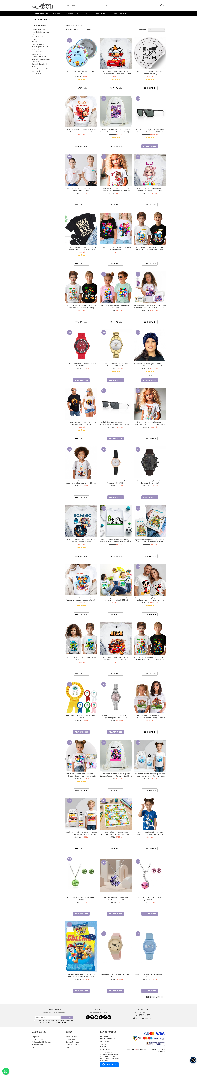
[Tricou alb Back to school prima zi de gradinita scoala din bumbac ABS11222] (81, 462)
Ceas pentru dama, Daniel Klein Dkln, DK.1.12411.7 (115, 975)
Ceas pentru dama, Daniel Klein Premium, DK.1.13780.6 (115, 482)
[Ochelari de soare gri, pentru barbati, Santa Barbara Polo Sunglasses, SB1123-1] (116, 404)
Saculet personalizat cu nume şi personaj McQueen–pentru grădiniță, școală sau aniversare (81, 833)
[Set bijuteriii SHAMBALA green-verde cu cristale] (81, 875)
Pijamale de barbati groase (41, 37)
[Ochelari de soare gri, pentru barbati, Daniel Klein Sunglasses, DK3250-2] (150, 112)
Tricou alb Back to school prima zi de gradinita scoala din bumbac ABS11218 (150, 423)
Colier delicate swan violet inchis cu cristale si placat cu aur (115, 898)
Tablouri (34, 39)
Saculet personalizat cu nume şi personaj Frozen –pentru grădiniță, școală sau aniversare (150, 775)
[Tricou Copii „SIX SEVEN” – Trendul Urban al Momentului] (116, 228)
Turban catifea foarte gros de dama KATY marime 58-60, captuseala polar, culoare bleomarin (150, 365)
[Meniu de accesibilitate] (193, 1060)
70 (158, 997)
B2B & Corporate (37, 42)
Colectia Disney (37, 62)
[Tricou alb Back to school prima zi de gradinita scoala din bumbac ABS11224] (116, 170)
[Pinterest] (92, 1017)
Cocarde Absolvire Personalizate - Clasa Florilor (81, 716)
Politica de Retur (71, 1039)
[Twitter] (101, 1017)
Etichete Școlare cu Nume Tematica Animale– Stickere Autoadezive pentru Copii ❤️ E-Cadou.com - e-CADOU (115, 833)
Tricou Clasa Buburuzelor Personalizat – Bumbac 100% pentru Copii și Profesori (150, 716)
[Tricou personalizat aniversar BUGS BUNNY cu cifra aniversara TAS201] (150, 814)
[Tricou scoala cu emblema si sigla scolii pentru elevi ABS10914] (81, 170)
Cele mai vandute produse (41, 59)
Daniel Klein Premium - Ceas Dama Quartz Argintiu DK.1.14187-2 (115, 716)
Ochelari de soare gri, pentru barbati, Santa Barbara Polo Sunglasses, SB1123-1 (115, 423)
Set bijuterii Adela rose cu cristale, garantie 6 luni (150, 898)
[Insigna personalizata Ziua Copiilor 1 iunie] (81, 53)
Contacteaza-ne (111, 1064)
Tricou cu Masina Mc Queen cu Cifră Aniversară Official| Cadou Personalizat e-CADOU (116, 72)
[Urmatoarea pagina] (162, 997)
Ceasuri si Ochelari (38, 44)
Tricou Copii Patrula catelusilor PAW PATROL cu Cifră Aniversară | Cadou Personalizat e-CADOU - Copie (150, 248)
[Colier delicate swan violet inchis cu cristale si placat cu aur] (116, 875)
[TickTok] (105, 1017)
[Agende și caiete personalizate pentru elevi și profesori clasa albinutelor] (150, 521)
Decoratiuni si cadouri (39, 64)
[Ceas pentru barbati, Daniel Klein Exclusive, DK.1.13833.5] (150, 462)
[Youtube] (96, 1017)
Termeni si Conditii (38, 1039)
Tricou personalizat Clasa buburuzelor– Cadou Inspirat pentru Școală (81, 131)
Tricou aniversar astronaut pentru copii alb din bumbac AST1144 (81, 540)
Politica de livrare (37, 1045)
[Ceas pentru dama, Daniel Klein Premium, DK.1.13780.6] (116, 462)
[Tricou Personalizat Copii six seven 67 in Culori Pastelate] (116, 287)
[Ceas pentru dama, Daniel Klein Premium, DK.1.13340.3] (116, 345)
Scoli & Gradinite (37, 54)
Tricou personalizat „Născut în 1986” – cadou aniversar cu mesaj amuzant (81, 248)
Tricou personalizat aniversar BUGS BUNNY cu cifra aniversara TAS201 (149, 833)
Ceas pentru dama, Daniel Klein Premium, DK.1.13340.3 (115, 365)
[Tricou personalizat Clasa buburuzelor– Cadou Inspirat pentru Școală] (81, 112)
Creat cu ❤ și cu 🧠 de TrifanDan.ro (136, 1049)
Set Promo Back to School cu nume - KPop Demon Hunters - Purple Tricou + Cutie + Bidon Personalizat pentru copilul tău (150, 306)
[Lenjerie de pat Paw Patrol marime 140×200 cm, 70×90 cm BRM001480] (81, 946)
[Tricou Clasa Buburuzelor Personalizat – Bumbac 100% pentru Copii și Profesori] (150, 697)
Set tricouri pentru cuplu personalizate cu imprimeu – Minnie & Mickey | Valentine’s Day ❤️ (150, 599)
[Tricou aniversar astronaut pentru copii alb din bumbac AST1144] (81, 521)
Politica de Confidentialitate (56, 1022)
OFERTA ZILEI (36, 73)
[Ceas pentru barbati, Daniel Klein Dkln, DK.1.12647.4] (81, 345)
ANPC (68, 1047)
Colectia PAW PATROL (39, 57)
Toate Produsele (44, 19)
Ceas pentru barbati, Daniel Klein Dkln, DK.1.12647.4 (81, 365)
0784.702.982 (144, 1015)
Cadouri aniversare (38, 29)
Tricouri (34, 34)
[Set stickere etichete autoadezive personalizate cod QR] (150, 53)
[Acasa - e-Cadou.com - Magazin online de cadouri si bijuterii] (43, 6)
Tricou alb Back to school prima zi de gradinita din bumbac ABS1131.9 (150, 189)
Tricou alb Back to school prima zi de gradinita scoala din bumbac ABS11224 (116, 189)
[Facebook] (88, 1017)
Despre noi (35, 1037)
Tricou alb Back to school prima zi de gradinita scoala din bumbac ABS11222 (81, 482)
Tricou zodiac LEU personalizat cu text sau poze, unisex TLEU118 (81, 423)
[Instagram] (109, 1017)
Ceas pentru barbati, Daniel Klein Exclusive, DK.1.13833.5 (150, 482)
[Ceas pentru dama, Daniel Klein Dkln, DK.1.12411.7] (116, 947)
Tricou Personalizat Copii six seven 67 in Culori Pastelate (115, 306)
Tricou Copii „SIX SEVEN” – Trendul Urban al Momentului (115, 248)
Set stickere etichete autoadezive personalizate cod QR (149, 72)
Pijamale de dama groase (40, 32)
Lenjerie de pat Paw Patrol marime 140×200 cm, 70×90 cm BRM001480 (81, 975)
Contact (34, 1047)
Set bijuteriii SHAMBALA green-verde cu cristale (81, 898)
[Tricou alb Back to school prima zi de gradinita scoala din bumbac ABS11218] (150, 404)
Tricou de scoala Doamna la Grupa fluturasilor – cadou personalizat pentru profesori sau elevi (81, 599)
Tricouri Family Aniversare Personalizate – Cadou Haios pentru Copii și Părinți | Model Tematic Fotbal (116, 599)
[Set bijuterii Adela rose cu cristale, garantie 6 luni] (150, 875)
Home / (35, 19)
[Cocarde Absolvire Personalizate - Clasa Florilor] (81, 697)
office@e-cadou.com (144, 1018)
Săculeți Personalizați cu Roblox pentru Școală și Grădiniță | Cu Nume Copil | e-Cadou (115, 775)
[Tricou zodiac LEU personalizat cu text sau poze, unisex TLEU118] (81, 404)
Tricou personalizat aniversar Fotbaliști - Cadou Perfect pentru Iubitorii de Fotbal (115, 540)
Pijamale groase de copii (40, 47)
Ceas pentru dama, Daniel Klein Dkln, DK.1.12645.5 (149, 975)
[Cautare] (106, 6)
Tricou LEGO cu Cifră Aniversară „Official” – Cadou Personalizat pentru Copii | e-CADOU (81, 306)
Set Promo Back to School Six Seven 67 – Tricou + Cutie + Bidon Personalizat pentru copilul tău (81, 775)
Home (34, 66)
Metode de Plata (71, 1037)
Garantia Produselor (73, 1042)
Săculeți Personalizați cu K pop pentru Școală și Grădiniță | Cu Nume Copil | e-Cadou (115, 131)
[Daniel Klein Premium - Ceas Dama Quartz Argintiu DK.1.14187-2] (116, 697)
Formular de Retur (72, 1045)
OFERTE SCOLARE (38, 52)
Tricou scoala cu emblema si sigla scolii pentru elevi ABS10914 (81, 189)
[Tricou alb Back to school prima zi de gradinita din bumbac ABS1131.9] (150, 170)
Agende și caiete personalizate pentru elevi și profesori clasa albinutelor (149, 540)
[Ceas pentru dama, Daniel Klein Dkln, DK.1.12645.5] (150, 947)
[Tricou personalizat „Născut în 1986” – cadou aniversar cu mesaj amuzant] (81, 228)
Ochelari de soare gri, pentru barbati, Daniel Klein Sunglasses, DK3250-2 (149, 131)
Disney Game (36, 49)
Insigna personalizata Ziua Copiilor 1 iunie (81, 72)
